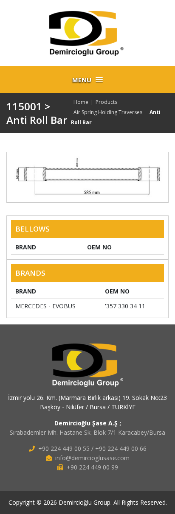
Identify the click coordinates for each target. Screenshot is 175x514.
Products (106, 102)
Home (80, 102)
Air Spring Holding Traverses (107, 112)
